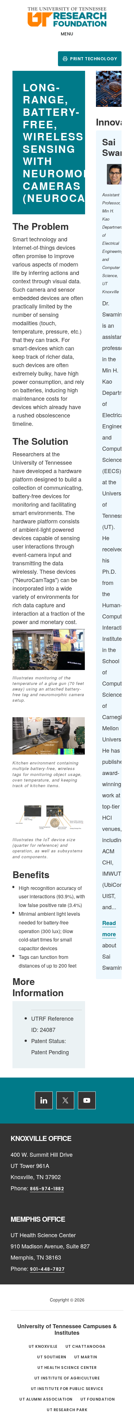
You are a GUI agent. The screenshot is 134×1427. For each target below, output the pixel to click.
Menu (67, 34)
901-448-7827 (47, 1269)
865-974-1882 (47, 1189)
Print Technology (93, 59)
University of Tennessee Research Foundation (67, 17)
